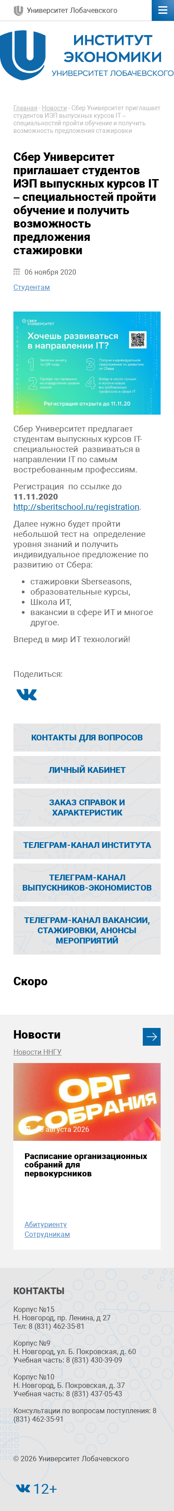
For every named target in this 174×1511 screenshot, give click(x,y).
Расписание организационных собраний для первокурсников (86, 1165)
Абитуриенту (46, 1224)
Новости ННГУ (37, 1052)
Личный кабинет (87, 770)
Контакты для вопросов (87, 737)
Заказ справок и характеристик (87, 807)
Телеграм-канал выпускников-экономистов (87, 882)
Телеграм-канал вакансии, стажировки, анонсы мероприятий (87, 930)
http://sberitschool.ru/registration (76, 507)
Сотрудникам (47, 1234)
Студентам (31, 287)
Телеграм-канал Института (87, 845)
